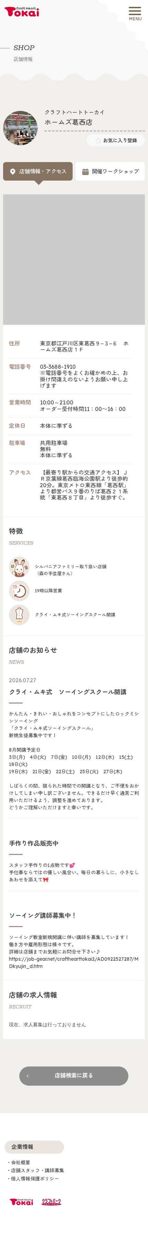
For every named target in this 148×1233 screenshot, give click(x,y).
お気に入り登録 (120, 140)
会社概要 (20, 1163)
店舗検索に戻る (74, 1075)
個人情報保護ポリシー (35, 1179)
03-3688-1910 (58, 366)
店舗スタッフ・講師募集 (37, 1170)
